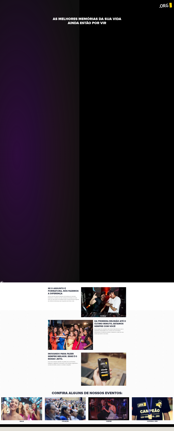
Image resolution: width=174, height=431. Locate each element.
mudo (2, 282)
